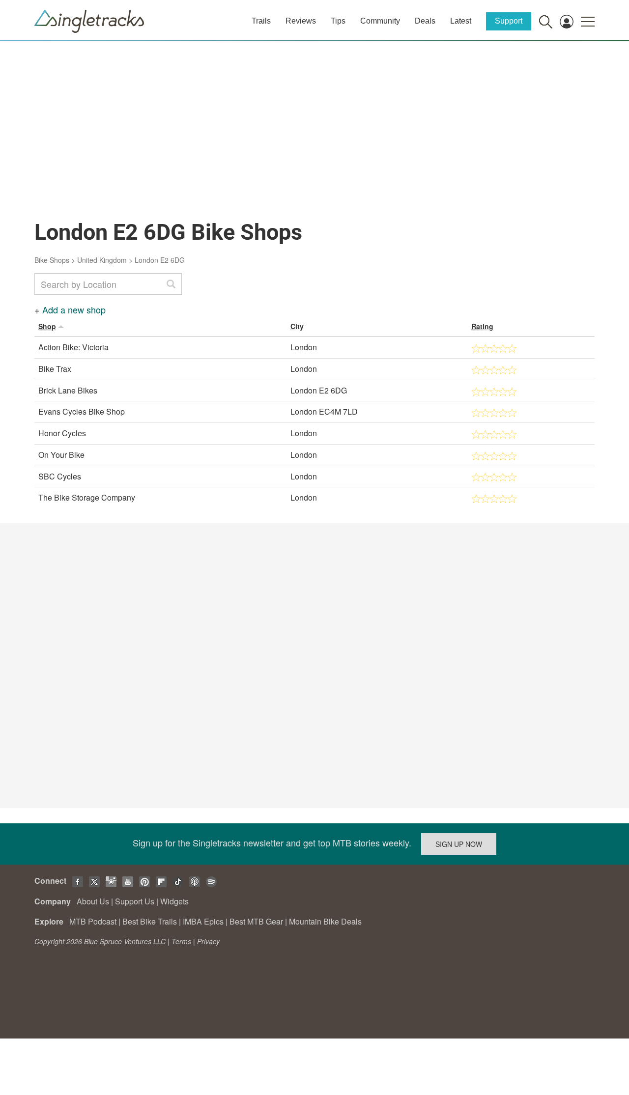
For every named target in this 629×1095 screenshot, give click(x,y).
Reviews (301, 21)
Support (508, 21)
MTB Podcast (92, 921)
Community (380, 21)
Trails (261, 21)
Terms (181, 941)
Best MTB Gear (256, 921)
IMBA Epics (203, 921)
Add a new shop (74, 309)
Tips (338, 21)
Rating (482, 326)
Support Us (134, 901)
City (297, 326)
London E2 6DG (160, 260)
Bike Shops (51, 260)
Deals (425, 21)
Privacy (208, 941)
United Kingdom (102, 260)
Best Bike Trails (149, 921)
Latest (460, 21)
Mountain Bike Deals (325, 921)
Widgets (174, 901)
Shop (47, 326)
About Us (93, 901)
